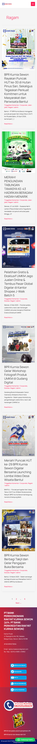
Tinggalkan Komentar (11, 105)
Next (18, 603)
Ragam (10, 107)
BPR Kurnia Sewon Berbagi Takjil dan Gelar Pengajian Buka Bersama (16, 561)
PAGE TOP (34, 720)
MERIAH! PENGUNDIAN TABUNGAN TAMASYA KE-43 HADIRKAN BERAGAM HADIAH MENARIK (18, 187)
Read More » (8, 124)
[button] (25, 740)
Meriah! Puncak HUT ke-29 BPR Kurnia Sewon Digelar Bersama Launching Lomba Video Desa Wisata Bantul (18, 470)
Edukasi (7, 301)
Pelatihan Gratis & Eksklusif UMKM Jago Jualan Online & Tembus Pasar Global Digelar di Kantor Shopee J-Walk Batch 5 (18, 283)
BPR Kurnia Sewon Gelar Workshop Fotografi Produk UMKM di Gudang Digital (16, 374)
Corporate (23, 105)
